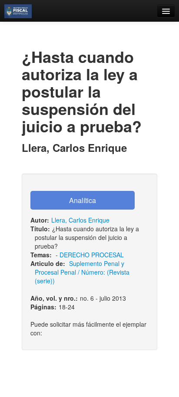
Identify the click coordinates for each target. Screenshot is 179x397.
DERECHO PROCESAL (92, 254)
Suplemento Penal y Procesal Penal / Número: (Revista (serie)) (82, 272)
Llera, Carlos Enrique (80, 220)
